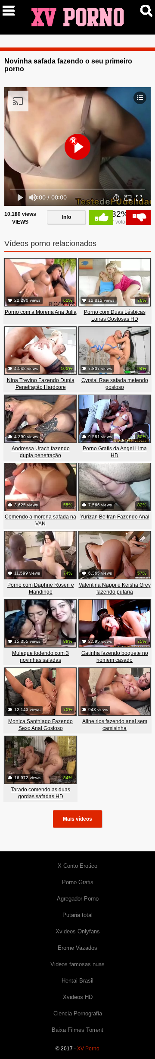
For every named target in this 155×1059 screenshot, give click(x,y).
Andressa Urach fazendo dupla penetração (41, 452)
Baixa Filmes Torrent (77, 1030)
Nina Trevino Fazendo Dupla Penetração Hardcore (40, 383)
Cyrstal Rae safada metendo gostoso (114, 383)
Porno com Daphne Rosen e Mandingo (40, 588)
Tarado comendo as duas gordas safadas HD (40, 793)
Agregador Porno (78, 898)
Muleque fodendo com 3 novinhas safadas (40, 656)
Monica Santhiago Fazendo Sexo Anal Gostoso (40, 724)
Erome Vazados (77, 948)
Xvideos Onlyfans (78, 931)
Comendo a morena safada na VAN (40, 520)
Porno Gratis (77, 882)
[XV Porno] (77, 17)
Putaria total (77, 915)
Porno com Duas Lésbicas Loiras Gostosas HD (115, 315)
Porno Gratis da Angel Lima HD (115, 452)
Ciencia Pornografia (77, 1013)
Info (66, 217)
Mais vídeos (77, 819)
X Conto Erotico (77, 866)
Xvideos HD (78, 997)
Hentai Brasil (77, 980)
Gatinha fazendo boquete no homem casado (114, 656)
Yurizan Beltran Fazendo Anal (114, 517)
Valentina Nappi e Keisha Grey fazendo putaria (115, 588)
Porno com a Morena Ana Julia (41, 312)
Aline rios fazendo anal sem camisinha (114, 724)
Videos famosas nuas (77, 964)
